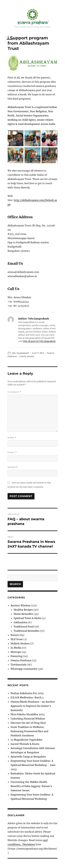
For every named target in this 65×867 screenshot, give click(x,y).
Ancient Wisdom (20, 605)
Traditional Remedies (26, 630)
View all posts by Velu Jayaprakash (39, 341)
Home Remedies (23, 613)
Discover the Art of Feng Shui (28, 722)
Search (15, 584)
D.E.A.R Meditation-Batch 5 (27, 697)
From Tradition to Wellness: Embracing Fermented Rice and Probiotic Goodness (29, 731)
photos (30, 356)
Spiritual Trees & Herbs (27, 618)
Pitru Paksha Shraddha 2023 (27, 714)
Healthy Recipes (23, 609)
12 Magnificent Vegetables (26, 739)
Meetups (16, 651)
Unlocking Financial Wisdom (28, 718)
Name (12, 437)
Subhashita (20, 622)
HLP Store (17, 639)
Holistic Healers (20, 643)
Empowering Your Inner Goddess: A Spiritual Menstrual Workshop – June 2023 (33, 765)
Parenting (17, 656)
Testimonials (18, 664)
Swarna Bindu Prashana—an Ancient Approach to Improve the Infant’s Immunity (33, 706)
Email (12, 452)
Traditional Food (24, 626)
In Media (16, 647)
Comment (14, 392)
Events (15, 635)
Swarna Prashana (21, 660)
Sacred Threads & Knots (25, 743)
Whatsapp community (24, 668)
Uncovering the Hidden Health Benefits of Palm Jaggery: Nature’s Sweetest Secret (31, 786)
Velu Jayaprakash (20, 353)
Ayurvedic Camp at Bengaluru (28, 756)
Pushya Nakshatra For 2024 (27, 693)
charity (23, 356)
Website (13, 467)
